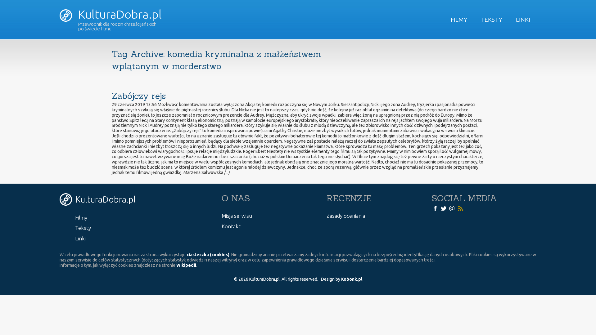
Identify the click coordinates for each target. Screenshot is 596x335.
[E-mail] (452, 207)
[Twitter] (443, 207)
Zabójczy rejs (139, 95)
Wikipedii (186, 265)
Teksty (491, 19)
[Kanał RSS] (460, 207)
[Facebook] (435, 207)
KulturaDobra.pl (118, 14)
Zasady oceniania (346, 216)
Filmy (459, 19)
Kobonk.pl (351, 279)
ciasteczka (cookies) (208, 254)
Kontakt (231, 226)
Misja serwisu (237, 216)
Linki (523, 19)
